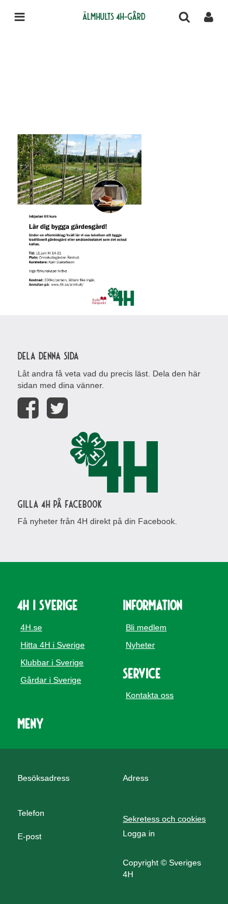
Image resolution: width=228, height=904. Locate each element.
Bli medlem (146, 627)
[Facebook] (28, 408)
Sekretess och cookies (164, 818)
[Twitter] (57, 408)
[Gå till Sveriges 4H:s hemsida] (114, 462)
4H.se (31, 627)
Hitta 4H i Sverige (52, 645)
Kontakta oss (150, 695)
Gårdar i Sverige (50, 680)
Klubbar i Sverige (52, 662)
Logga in (139, 833)
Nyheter (140, 645)
